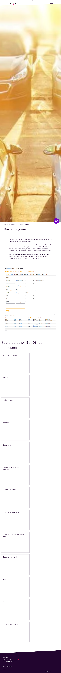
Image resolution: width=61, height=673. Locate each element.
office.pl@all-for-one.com (10, 660)
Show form (47, 671)
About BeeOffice (7, 666)
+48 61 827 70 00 (8, 662)
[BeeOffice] (18, 3)
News (4, 669)
